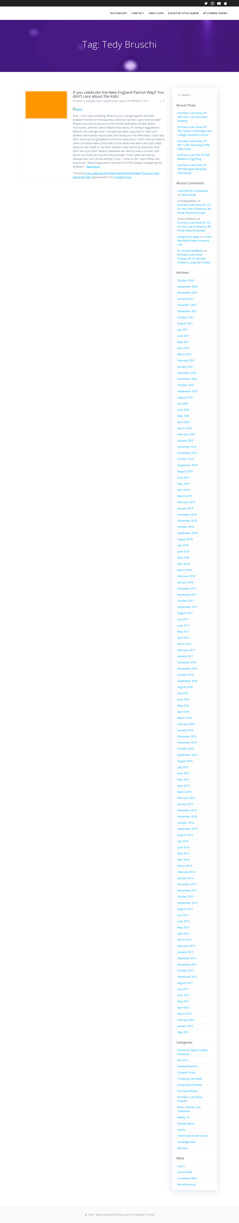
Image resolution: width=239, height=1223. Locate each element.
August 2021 (185, 323)
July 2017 (182, 619)
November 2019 (187, 453)
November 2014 (187, 816)
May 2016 (183, 705)
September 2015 (187, 755)
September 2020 (187, 391)
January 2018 (185, 582)
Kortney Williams (187, 1091)
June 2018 (183, 551)
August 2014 (185, 835)
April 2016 (183, 712)
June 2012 (183, 995)
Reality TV (183, 1117)
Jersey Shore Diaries (189, 1085)
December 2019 (186, 447)
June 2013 (183, 921)
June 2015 (183, 773)
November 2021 (187, 311)
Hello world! (188, 195)
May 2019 (183, 484)
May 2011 (183, 1032)
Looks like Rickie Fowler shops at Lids (194, 240)
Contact (138, 13)
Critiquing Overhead (189, 1078)
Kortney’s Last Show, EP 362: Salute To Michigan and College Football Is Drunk (194, 131)
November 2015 (187, 742)
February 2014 (186, 872)
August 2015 (185, 761)
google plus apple (188, 236)
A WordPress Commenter (192, 191)
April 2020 (183, 422)
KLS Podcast (118, 13)
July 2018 (182, 545)
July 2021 (182, 329)
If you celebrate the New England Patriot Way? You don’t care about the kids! (118, 94)
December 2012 (186, 958)
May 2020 (183, 416)
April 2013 (183, 933)
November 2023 (187, 292)
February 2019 (186, 502)
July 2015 (182, 767)
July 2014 (182, 841)
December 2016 (186, 662)
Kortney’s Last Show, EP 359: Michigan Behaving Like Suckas (191, 169)
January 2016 (185, 730)
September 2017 (187, 607)
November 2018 (187, 520)
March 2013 (184, 939)
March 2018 (184, 570)
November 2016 (187, 668)
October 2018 (185, 527)
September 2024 (187, 286)
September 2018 (187, 533)
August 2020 (185, 397)
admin (79, 100)
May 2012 (183, 1001)
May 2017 (183, 631)
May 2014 (183, 853)
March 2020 (184, 428)
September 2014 (187, 829)
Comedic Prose (94, 100)
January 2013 (185, 952)
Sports (122, 100)
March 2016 (184, 718)
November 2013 (187, 890)
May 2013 (183, 927)
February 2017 (186, 650)
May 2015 (183, 779)
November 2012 (187, 964)
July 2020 (182, 403)
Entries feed (184, 1172)
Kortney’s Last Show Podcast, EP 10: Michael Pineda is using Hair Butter (193, 258)
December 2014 (186, 810)
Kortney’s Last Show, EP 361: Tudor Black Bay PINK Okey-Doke (193, 145)
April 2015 (183, 785)
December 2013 (186, 884)
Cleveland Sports (187, 1066)
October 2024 (185, 280)
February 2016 (186, 724)
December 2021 (186, 305)
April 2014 (183, 859)
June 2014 (183, 847)
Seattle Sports (110, 100)
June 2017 (183, 625)
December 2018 (186, 514)
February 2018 (186, 576)
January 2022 (185, 299)
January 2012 (185, 1026)
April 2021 (183, 348)
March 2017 (184, 644)
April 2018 (183, 564)
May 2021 (183, 342)
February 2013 (186, 946)
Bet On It (182, 1060)
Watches (182, 1148)
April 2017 (183, 638)
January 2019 (185, 508)
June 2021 (183, 336)
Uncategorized (186, 1142)
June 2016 (183, 699)
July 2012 (182, 989)
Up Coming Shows (215, 13)
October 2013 (185, 896)
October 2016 (185, 675)
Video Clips (156, 13)
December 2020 (186, 373)
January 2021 (185, 366)
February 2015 (186, 798)
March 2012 (184, 1014)
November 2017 (187, 594)
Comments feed (187, 1178)
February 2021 (186, 360)
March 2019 (184, 496)
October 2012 (185, 970)
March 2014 (184, 866)
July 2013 (182, 915)
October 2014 (185, 823)
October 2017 (185, 601)
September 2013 (187, 903)
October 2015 (185, 748)
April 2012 (183, 1007)
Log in (181, 1166)
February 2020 (186, 434)
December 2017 (186, 588)
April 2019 (183, 490)
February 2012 (186, 1020)
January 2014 (185, 878)
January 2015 (185, 804)
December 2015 (186, 736)
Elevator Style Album (183, 13)
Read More (93, 166)
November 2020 (187, 379)
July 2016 (182, 693)
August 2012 (185, 983)
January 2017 (185, 656)
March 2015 (184, 792)
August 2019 (185, 471)
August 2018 (185, 539)
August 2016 (185, 687)
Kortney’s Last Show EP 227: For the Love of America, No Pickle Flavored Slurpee (194, 208)
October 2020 (185, 385)
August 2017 (185, 613)
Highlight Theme (144, 1214)
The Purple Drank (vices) (192, 1136)
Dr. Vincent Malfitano (190, 250)
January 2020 (185, 440)
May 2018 (183, 557)
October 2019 (185, 459)
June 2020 (183, 410)
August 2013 (185, 909)
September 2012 (187, 976)
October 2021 (185, 317)
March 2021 (184, 354)
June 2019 (183, 477)
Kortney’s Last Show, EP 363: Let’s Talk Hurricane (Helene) (192, 117)
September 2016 (187, 681)
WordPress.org (186, 1184)
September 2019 (187, 465)
